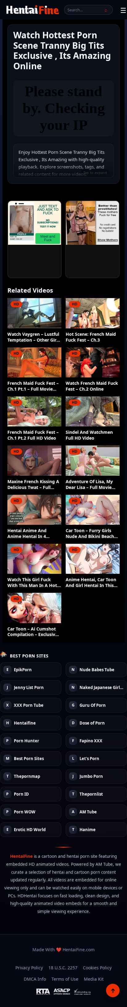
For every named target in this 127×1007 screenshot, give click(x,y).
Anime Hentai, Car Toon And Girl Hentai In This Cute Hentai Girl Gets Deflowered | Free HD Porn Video (91, 583)
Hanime (88, 829)
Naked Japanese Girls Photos (102, 687)
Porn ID (21, 794)
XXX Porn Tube (28, 705)
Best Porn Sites (29, 758)
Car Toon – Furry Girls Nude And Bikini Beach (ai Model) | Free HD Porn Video (90, 533)
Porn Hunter (26, 741)
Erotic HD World (30, 829)
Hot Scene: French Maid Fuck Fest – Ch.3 (91, 337)
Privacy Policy (29, 968)
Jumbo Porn (91, 776)
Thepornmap (27, 776)
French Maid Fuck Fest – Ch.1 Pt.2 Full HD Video (33, 435)
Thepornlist (91, 794)
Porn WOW (24, 812)
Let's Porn (89, 758)
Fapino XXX (91, 741)
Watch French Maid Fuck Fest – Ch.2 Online (92, 386)
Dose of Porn (92, 723)
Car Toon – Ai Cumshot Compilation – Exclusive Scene (32, 632)
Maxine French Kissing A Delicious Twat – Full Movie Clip (33, 484)
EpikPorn (23, 670)
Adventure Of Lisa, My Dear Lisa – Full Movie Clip (89, 484)
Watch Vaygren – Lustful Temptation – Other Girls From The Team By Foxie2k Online (33, 337)
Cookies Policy (97, 968)
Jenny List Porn (29, 687)
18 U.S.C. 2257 (62, 968)
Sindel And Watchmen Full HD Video (89, 435)
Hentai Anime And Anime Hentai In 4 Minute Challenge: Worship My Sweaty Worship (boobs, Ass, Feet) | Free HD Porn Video (29, 533)
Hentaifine (25, 723)
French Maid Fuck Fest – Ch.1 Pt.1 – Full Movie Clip (33, 386)
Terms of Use (64, 979)
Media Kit (94, 979)
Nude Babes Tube (97, 670)
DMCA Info (35, 979)
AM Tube (88, 812)
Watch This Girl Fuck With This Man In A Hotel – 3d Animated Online (34, 583)
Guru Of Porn (93, 705)
